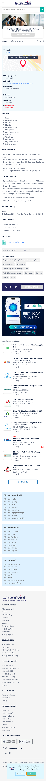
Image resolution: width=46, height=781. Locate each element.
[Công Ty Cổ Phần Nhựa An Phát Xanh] (7, 415)
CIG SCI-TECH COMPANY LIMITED (24, 442)
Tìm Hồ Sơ (5, 647)
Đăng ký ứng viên (7, 634)
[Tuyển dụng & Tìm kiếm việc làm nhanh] (23, 3)
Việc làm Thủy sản (10, 515)
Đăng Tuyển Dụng (8, 644)
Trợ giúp (4, 685)
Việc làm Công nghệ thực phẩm (14, 518)
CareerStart (6, 632)
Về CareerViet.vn (7, 665)
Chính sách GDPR (7, 671)
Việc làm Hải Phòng (11, 548)
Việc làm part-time (10, 567)
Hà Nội (7, 52)
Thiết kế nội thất (7, 713)
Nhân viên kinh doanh (9, 727)
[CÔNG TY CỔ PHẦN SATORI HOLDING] (7, 362)
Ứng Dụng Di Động (8, 626)
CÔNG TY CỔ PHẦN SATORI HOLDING (25, 363)
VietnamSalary (7, 615)
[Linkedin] (5, 753)
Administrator (6, 730)
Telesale (4, 724)
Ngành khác (29, 83)
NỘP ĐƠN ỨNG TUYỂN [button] (23, 35)
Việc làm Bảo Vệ (9, 504)
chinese (5, 277)
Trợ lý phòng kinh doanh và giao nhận (15, 269)
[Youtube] (9, 753)
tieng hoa (39, 273)
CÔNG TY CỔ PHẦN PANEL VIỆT (23, 402)
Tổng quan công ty (17, 41)
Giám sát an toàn (7, 722)
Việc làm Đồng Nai (10, 540)
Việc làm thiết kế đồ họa (12, 583)
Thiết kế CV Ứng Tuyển (15, 242)
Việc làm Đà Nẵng (10, 545)
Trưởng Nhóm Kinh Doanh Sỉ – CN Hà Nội (26, 466)
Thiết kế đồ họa (7, 719)
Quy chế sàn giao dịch (9, 674)
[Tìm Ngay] (42, 9)
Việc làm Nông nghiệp (11, 510)
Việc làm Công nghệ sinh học (14, 513)
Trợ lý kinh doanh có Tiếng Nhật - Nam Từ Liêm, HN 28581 (27, 424)
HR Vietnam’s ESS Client (21, 390)
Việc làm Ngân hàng (11, 507)
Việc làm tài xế (9, 578)
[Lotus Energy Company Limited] (7, 348)
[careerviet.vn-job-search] (9, 741)
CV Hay (4, 612)
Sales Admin (21, 264)
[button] (38, 41)
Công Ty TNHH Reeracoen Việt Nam (25, 376)
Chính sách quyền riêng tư (10, 679)
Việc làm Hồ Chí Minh (11, 531)
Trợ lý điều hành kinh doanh (12, 273)
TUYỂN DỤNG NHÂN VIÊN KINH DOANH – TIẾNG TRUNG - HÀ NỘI (27, 359)
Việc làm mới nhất (8, 609)
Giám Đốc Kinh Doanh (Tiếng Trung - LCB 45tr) (26, 439)
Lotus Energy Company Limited (23, 349)
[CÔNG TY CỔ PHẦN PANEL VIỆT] (7, 403)
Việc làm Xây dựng (10, 502)
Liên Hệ (4, 701)
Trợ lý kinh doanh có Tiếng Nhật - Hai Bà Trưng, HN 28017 (28, 373)
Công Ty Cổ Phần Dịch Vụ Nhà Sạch (24, 456)
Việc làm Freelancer (11, 572)
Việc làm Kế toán (10, 499)
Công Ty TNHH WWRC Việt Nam (23, 31)
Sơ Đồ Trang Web (7, 629)
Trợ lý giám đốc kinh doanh (23, 399)
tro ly (13, 277)
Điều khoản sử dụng (8, 677)
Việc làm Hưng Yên (10, 551)
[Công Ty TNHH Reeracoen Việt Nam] (7, 376)
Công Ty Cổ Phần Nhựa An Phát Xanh (25, 413)
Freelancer (5, 710)
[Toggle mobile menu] (3, 3)
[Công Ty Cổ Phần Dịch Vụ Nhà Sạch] (7, 455)
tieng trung (29, 273)
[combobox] (21, 9)
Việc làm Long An (10, 542)
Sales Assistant (8, 264)
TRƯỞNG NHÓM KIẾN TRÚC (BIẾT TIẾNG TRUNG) (27, 387)
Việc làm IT (8, 575)
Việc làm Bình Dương (11, 537)
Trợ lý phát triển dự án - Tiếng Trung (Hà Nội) (28, 346)
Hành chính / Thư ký (11, 83)
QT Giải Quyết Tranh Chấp (10, 682)
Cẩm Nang (5, 620)
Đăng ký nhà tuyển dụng (10, 656)
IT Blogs (4, 623)
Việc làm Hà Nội (9, 534)
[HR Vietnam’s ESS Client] (7, 389)
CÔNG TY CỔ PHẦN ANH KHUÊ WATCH (25, 470)
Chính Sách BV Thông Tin (10, 668)
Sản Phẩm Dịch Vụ (8, 653)
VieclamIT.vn (6, 698)
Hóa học (21, 83)
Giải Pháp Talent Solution (10, 650)
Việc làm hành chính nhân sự (14, 580)
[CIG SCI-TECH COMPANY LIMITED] (7, 440)
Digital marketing (8, 716)
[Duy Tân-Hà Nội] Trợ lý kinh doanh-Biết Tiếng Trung (21, 260)
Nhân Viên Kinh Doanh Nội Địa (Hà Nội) (27, 411)
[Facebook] (2, 753)
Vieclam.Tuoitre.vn (8, 695)
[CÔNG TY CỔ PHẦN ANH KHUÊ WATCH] (7, 469)
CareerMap (5, 617)
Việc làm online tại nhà (12, 564)
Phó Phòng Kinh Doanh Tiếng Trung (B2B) (26, 453)
